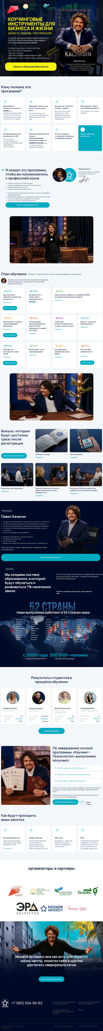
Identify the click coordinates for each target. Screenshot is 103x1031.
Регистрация (7, 848)
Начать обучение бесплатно (30, 66)
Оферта (81, 1010)
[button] (77, 768)
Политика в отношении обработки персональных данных (64, 1003)
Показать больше (51, 731)
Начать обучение (9, 308)
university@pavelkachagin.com (88, 1026)
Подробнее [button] (7, 302)
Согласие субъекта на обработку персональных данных (89, 1003)
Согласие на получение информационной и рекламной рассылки (63, 1011)
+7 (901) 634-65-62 (26, 1003)
